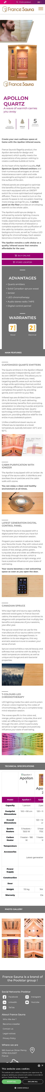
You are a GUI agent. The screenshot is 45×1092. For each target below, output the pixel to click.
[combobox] (39, 1065)
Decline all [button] (33, 1082)
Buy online (23, 256)
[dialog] (22, 1077)
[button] (39, 2)
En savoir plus (23, 1077)
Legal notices (9, 1033)
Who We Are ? (9, 1019)
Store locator (23, 262)
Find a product (25, 2)
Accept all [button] (11, 1082)
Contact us (8, 1029)
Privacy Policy (9, 1038)
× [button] (42, 1065)
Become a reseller (11, 1024)
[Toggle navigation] (40, 9)
